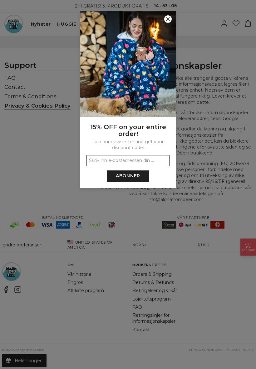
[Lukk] (168, 19)
